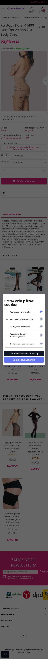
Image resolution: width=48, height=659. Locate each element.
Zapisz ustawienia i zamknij (24, 353)
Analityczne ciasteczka (20, 326)
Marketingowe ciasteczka (21, 319)
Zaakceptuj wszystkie (24, 359)
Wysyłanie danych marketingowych (18, 335)
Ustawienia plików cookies (19, 303)
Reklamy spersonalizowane (22, 344)
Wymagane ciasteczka (20, 312)
